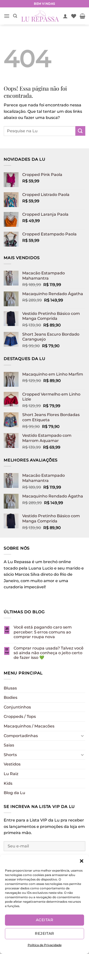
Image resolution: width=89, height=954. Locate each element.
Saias (9, 745)
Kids (8, 783)
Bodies (10, 697)
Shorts (10, 754)
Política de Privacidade (45, 945)
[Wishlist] (73, 16)
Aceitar (44, 919)
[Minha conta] (65, 16)
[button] (81, 861)
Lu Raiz (11, 773)
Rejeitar (44, 933)
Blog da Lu (14, 792)
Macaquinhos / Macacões (29, 726)
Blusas (10, 688)
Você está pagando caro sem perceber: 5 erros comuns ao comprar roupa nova (43, 632)
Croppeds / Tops (20, 716)
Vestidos (12, 764)
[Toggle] (82, 736)
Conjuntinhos (17, 707)
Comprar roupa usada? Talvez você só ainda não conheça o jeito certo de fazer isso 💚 (49, 653)
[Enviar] (80, 131)
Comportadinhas (21, 735)
